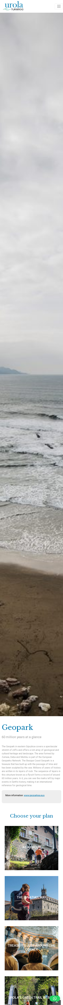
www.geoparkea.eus (34, 795)
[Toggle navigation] (59, 6)
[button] (55, 998)
